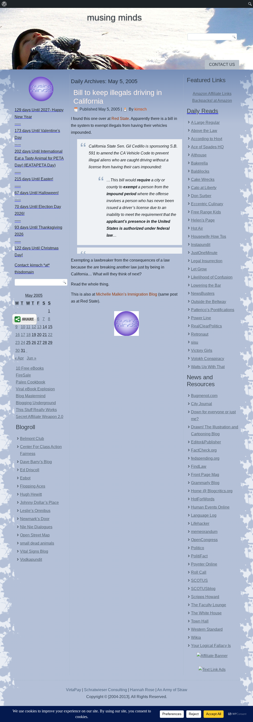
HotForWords (202, 499)
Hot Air (197, 228)
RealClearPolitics (206, 326)
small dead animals (37, 543)
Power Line (201, 318)
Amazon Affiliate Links (212, 94)
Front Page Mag (205, 475)
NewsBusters (202, 293)
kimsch (140, 109)
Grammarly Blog (205, 483)
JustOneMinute (204, 253)
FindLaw (198, 466)
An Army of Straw (172, 690)
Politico (197, 548)
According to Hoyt (206, 139)
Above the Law (204, 131)
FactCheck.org (204, 450)
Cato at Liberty (203, 188)
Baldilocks (200, 171)
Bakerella (199, 163)
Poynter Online (204, 564)
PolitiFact (199, 556)
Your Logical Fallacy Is (211, 646)
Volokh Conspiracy (207, 359)
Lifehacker (200, 523)
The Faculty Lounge (208, 605)
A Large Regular (205, 122)
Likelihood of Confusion (211, 277)
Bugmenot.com (204, 396)
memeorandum (204, 532)
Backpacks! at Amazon (212, 100)
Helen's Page (203, 220)
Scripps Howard (205, 597)
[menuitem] (4, 4)
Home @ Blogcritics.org (211, 491)
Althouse (199, 155)
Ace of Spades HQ (207, 147)
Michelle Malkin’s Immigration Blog (126, 294)
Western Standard (207, 629)
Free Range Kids (206, 212)
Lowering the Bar (206, 285)
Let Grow (199, 269)
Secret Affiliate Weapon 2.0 (39, 417)
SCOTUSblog (203, 589)
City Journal (201, 404)
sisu (194, 342)
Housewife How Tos (208, 236)
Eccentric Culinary (207, 204)
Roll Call (198, 572)
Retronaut (199, 334)
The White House (206, 613)
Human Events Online (210, 507)
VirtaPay (74, 690)
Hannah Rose (142, 690)
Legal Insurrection (206, 261)
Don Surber (201, 196)
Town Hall (200, 621)
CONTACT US (222, 64)
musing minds (114, 17)
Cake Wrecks (202, 179)
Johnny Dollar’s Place (39, 502)
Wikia (196, 637)
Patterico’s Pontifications (212, 310)
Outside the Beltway (208, 302)
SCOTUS (199, 580)
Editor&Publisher (206, 442)
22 (50, 335)
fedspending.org (205, 458)
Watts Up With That (208, 367)
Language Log (203, 515)
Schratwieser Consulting (105, 690)
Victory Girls (201, 350)
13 (39, 327)
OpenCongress (204, 540)
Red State (120, 118)
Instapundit (200, 245)
